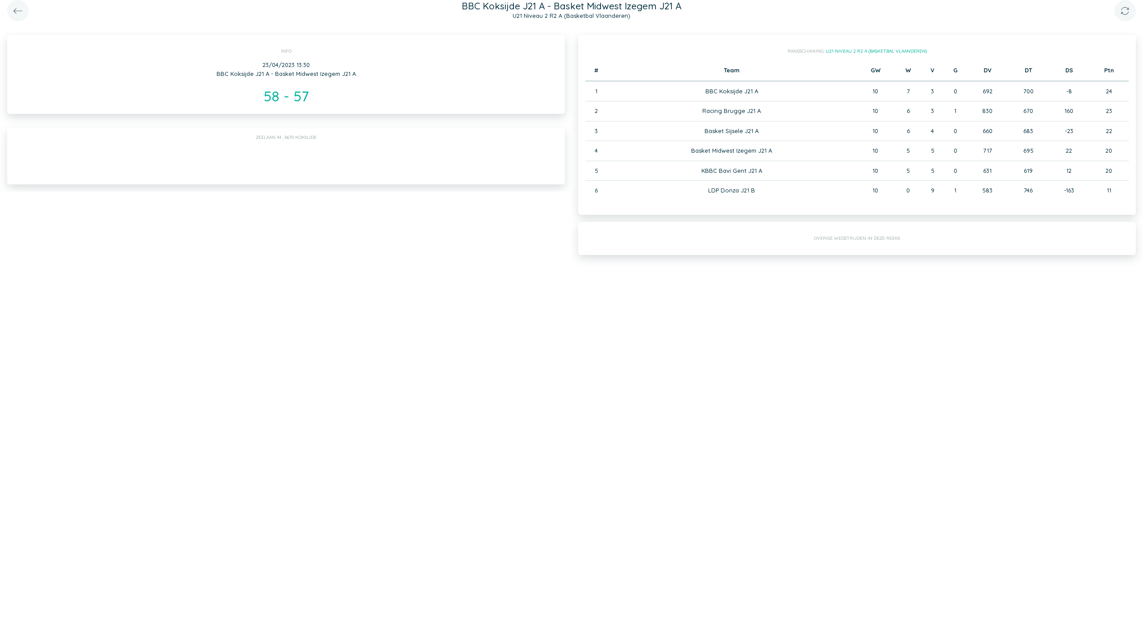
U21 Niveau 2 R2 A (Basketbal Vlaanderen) (876, 51)
